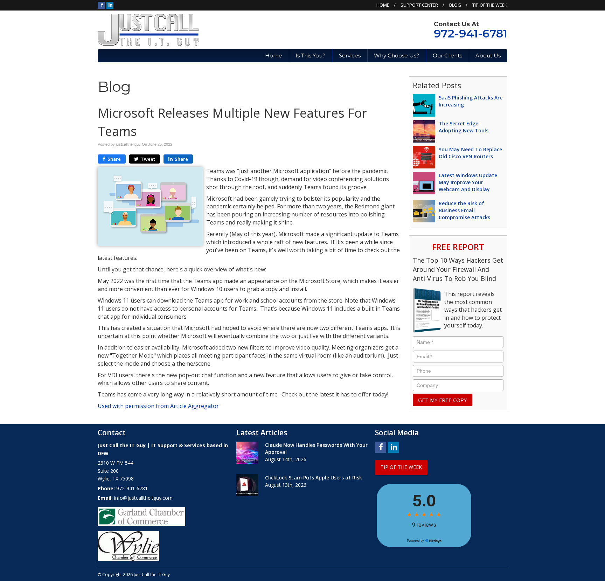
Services (350, 55)
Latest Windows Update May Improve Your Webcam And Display (468, 182)
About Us (488, 55)
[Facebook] (101, 5)
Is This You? (310, 55)
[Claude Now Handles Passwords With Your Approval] (247, 453)
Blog (455, 5)
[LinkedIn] (109, 5)
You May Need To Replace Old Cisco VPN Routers (470, 153)
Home (382, 5)
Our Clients (447, 55)
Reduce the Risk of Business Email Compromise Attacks (464, 210)
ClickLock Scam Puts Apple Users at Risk (313, 477)
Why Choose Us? (396, 55)
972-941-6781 (470, 33)
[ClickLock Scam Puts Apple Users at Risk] (247, 485)
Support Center (419, 5)
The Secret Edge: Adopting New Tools (463, 127)
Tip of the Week (401, 467)
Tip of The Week (489, 5)
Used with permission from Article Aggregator (158, 406)
